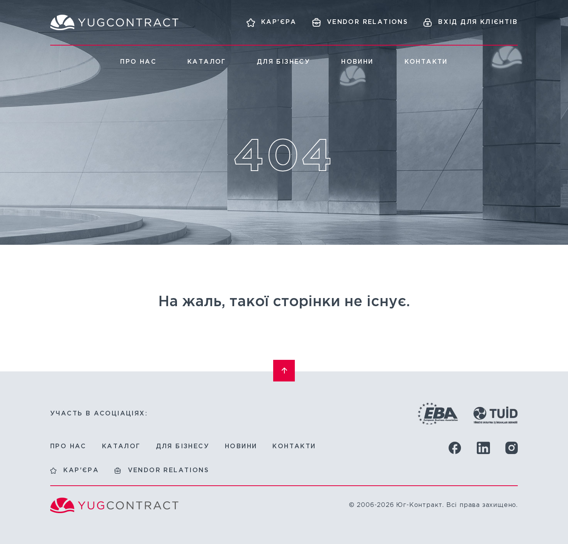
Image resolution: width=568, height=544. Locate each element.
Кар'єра (81, 470)
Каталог (206, 62)
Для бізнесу (283, 62)
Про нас (138, 62)
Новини (357, 62)
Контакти (426, 62)
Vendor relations (168, 470)
